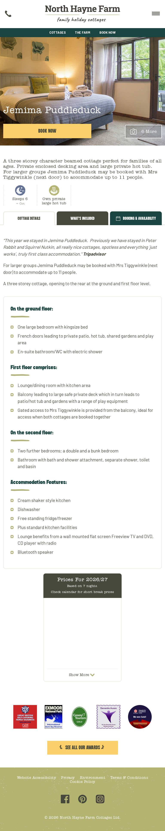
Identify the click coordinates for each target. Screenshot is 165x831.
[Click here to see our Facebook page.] (65, 799)
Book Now (107, 32)
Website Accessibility (36, 777)
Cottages (57, 32)
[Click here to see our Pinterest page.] (82, 799)
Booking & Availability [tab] (139, 218)
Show (79, 675)
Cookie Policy (82, 782)
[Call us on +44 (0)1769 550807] (8, 14)
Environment (92, 777)
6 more (149, 131)
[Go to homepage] (82, 14)
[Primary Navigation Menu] (155, 14)
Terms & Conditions (129, 777)
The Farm (82, 32)
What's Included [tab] (82, 218)
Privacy (68, 777)
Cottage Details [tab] (29, 218)
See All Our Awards (82, 747)
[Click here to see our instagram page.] (100, 799)
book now (47, 131)
